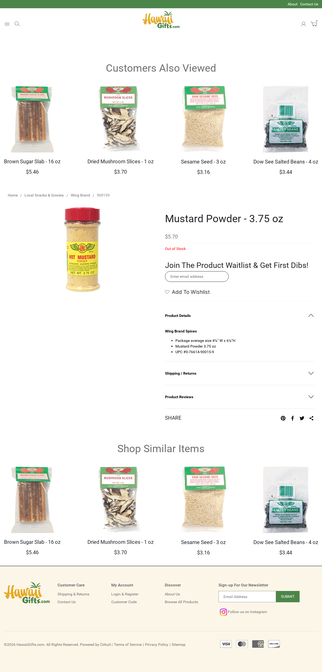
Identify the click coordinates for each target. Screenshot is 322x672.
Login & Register (124, 594)
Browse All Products (181, 602)
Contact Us (309, 4)
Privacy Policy (156, 644)
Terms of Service (128, 644)
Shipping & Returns (73, 594)
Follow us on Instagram (247, 612)
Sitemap (179, 644)
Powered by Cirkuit (95, 644)
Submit (288, 596)
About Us (172, 594)
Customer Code (124, 602)
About (292, 4)
